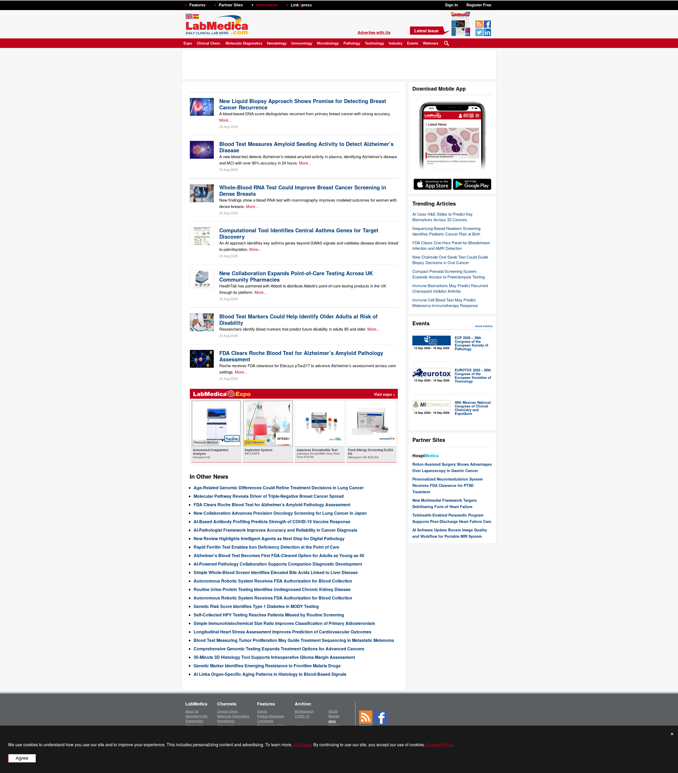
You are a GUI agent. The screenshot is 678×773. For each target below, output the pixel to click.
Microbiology (328, 43)
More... (225, 120)
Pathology (352, 43)
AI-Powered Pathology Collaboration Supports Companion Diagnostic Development (278, 564)
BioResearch (304, 711)
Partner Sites (231, 5)
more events (483, 326)
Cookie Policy (439, 744)
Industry (395, 43)
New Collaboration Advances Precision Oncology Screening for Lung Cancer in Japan (280, 513)
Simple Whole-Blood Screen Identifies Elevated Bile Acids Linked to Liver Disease (276, 572)
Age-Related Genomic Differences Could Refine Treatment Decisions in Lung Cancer (279, 488)
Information (267, 5)
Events (412, 43)
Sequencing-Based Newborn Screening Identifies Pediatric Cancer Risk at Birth (446, 231)
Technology (374, 43)
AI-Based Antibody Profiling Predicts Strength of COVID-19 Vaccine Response (272, 521)
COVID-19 (302, 716)
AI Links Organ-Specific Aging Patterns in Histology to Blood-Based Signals (270, 674)
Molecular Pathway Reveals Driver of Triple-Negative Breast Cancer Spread (269, 496)
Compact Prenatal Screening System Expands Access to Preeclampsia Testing (448, 273)
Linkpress (301, 5)
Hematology (277, 43)
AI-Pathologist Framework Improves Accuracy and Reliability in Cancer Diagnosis (275, 530)
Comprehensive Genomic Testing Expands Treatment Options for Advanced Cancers (279, 649)
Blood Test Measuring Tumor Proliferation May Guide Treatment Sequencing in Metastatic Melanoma (294, 640)
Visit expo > (384, 394)
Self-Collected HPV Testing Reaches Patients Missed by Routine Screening (269, 615)
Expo (188, 43)
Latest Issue (426, 31)
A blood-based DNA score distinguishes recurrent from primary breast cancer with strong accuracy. (305, 113)
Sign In (451, 5)
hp (319, 3)
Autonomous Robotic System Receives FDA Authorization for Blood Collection (273, 581)
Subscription (194, 720)
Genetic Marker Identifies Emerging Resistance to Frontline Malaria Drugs (267, 666)
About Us (192, 711)
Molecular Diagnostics (244, 43)
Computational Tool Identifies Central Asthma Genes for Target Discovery (298, 233)
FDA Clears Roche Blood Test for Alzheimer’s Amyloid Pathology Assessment (301, 356)
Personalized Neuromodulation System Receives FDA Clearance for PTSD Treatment (447, 485)
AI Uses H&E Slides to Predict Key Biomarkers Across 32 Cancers (442, 216)
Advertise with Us (374, 32)
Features (197, 5)
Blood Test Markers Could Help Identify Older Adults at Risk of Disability (298, 319)
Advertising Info (196, 716)
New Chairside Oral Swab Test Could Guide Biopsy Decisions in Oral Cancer (450, 259)
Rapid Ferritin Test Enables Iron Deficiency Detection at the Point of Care (266, 547)
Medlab (333, 716)
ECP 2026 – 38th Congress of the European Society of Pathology (471, 343)
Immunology (301, 43)
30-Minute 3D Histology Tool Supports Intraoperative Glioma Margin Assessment (274, 657)
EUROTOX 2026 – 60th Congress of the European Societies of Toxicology (473, 375)
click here (302, 744)
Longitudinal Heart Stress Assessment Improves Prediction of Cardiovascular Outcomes (282, 632)
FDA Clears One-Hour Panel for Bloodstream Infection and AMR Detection (451, 245)
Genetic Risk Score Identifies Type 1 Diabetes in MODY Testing (256, 606)
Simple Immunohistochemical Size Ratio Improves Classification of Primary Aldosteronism (284, 623)
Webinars (430, 43)
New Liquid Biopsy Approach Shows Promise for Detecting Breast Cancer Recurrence (302, 104)
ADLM (332, 711)
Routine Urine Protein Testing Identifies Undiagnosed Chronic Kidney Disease (272, 589)
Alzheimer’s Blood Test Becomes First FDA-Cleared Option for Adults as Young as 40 (279, 555)
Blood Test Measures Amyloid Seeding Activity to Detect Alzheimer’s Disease (306, 147)
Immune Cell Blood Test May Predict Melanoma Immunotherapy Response (445, 302)
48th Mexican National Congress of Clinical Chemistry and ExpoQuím (473, 408)
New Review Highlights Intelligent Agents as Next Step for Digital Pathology (269, 538)
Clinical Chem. (209, 43)
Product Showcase (270, 716)
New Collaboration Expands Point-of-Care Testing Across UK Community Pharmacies (296, 276)
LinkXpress (265, 720)
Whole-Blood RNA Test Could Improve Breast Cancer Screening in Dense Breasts (302, 190)
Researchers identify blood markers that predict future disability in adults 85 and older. (292, 329)
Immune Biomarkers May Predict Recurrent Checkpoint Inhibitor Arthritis (450, 288)
